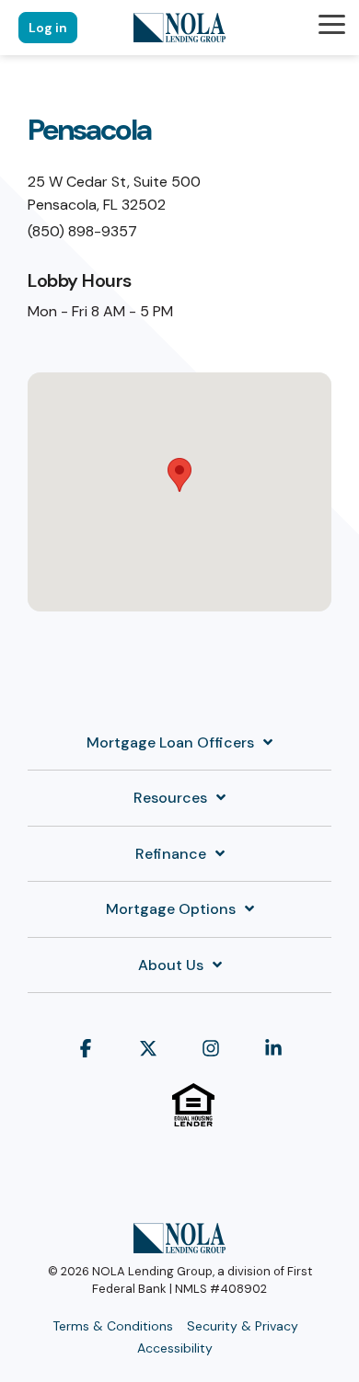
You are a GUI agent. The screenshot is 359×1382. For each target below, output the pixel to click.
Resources (170, 798)
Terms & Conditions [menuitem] (112, 1326)
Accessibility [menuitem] (175, 1348)
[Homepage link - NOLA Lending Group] (179, 1243)
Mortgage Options (171, 909)
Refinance (170, 854)
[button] (331, 23)
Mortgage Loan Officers (170, 743)
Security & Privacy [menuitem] (242, 1326)
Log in (48, 27)
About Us (170, 965)
